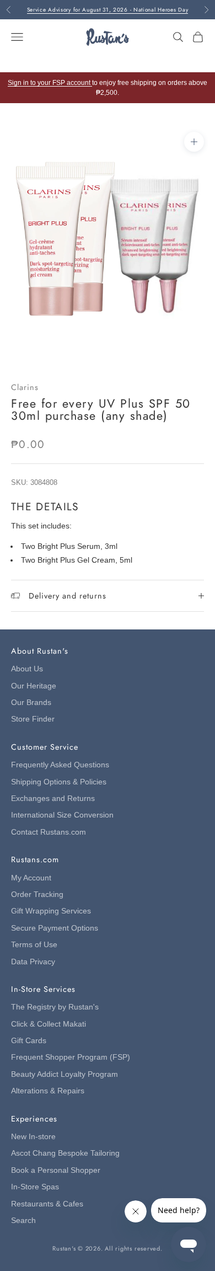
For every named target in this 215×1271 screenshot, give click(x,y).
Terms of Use (34, 945)
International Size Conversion (62, 815)
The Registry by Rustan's (55, 1007)
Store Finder (33, 719)
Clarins (25, 387)
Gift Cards (28, 1041)
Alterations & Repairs (47, 1091)
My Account (31, 878)
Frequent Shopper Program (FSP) (70, 1057)
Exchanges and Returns (53, 798)
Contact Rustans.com (48, 832)
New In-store (33, 1137)
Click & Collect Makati (48, 1024)
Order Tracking (37, 894)
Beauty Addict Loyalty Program (64, 1074)
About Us (27, 669)
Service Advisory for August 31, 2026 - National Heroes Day (108, 5)
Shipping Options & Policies (58, 782)
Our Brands (31, 702)
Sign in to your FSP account (50, 83)
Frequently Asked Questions (60, 765)
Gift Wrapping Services (51, 911)
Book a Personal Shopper (55, 1170)
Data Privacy (33, 962)
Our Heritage (33, 686)
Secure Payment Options (54, 928)
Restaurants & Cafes (47, 1204)
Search (23, 1220)
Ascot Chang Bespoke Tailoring (65, 1153)
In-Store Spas (35, 1187)
